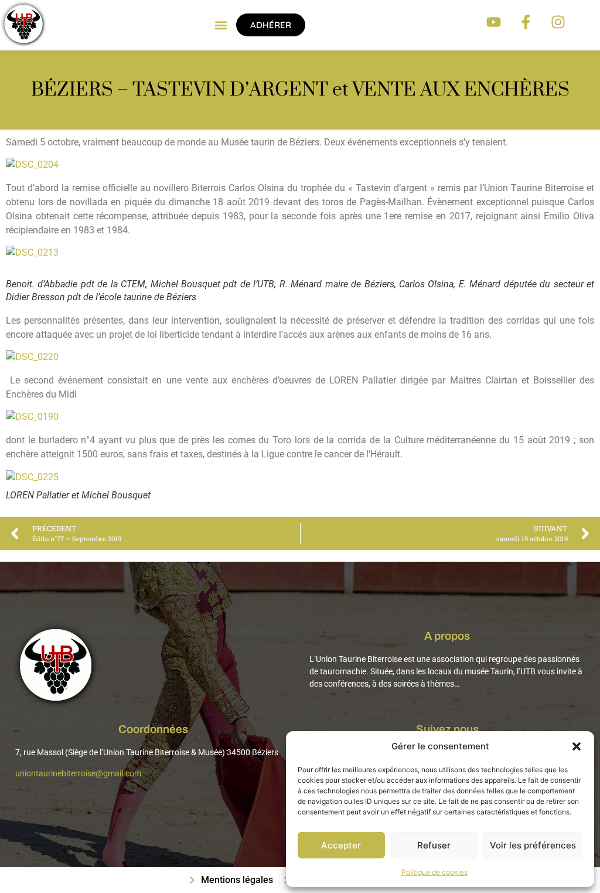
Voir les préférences (533, 845)
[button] (576, 746)
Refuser (434, 845)
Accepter (341, 845)
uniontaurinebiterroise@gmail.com (78, 773)
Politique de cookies (434, 872)
